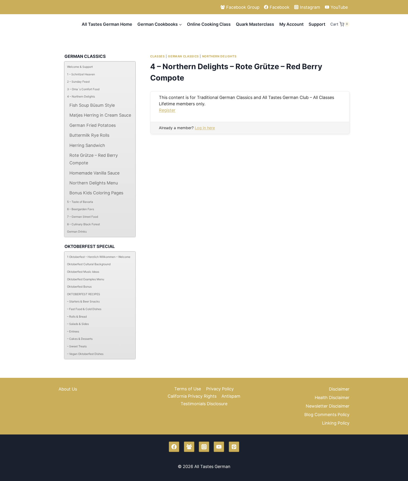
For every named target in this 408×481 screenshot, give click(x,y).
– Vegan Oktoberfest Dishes (85, 354)
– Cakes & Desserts (80, 339)
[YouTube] (219, 447)
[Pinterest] (234, 447)
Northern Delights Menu (93, 182)
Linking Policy (335, 423)
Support (317, 24)
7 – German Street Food (82, 216)
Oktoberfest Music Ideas (83, 271)
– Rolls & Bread (77, 316)
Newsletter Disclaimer (327, 406)
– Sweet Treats (77, 346)
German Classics (183, 56)
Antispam (230, 396)
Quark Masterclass (255, 24)
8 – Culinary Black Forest (83, 224)
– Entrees (73, 331)
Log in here (205, 127)
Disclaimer (339, 389)
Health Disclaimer (332, 397)
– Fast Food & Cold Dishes (84, 309)
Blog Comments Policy (326, 414)
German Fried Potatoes (92, 125)
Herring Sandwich (87, 145)
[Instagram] (204, 447)
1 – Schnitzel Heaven (81, 74)
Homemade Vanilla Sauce (94, 172)
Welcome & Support (80, 66)
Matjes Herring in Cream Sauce (100, 115)
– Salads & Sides (78, 324)
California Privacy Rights (192, 396)
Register (167, 110)
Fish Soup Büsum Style (92, 105)
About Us (68, 389)
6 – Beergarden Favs (80, 209)
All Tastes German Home (107, 24)
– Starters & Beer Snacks (83, 301)
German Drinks (77, 231)
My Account (291, 24)
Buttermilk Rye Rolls (89, 135)
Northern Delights (219, 56)
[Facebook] (174, 447)
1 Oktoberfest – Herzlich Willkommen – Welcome (98, 257)
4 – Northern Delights (81, 96)
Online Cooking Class (209, 24)
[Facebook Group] (189, 447)
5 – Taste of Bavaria (80, 202)
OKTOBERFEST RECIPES (83, 294)
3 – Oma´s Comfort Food (83, 89)
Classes (157, 56)
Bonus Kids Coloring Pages (96, 192)
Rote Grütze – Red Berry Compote (93, 159)
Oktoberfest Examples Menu (85, 279)
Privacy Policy (220, 388)
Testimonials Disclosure (204, 403)
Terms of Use (187, 388)
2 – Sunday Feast (78, 81)
